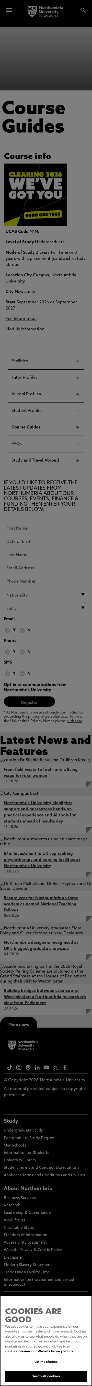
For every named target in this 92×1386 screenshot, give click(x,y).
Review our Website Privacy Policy (46, 1351)
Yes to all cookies (46, 1376)
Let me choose (45, 1362)
